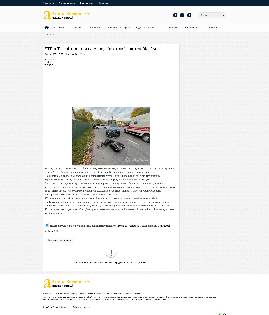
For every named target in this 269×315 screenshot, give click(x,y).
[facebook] (182, 15)
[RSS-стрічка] (175, 15)
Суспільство (191, 27)
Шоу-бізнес (212, 27)
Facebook (165, 225)
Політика (77, 27)
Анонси (50, 34)
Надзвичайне (72, 54)
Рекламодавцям (66, 3)
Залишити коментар (59, 239)
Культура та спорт (118, 27)
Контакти (103, 3)
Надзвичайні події (145, 27)
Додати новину (86, 3)
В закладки (48, 3)
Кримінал (95, 27)
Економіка (59, 27)
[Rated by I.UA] (222, 314)
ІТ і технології (170, 27)
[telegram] (189, 15)
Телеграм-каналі (126, 225)
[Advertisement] (101, 83)
